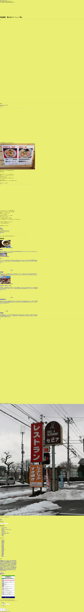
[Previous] (1, 609)
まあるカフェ (4, 531)
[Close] (6, 610)
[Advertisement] (42, 9)
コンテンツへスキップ (3, 0)
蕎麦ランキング (2, 574)
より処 (3, 535)
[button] (9, 230)
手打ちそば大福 (4, 527)
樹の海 (3, 530)
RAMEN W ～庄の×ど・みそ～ (6, 529)
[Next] (4, 609)
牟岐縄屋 (1, 228)
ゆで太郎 (3, 532)
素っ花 (3, 528)
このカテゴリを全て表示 (8, 595)
